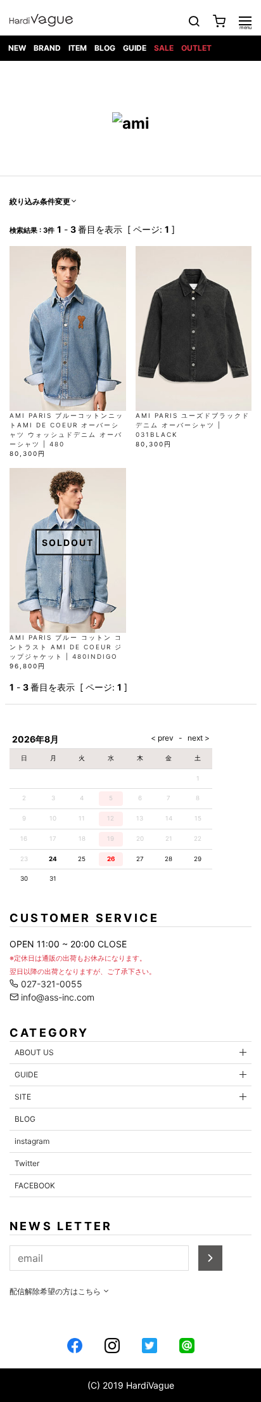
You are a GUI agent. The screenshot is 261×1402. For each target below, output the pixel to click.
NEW (17, 48)
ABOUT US (34, 1052)
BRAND (47, 48)
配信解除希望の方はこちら (56, 1291)
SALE (164, 48)
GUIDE (134, 48)
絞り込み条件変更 (40, 201)
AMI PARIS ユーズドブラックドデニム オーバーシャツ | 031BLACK (193, 425)
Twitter (27, 1163)
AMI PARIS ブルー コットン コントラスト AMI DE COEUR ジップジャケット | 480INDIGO (66, 646)
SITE (23, 1096)
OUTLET (196, 48)
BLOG (104, 48)
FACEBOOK (35, 1185)
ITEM (77, 48)
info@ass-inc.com (56, 997)
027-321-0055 (50, 983)
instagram (32, 1141)
